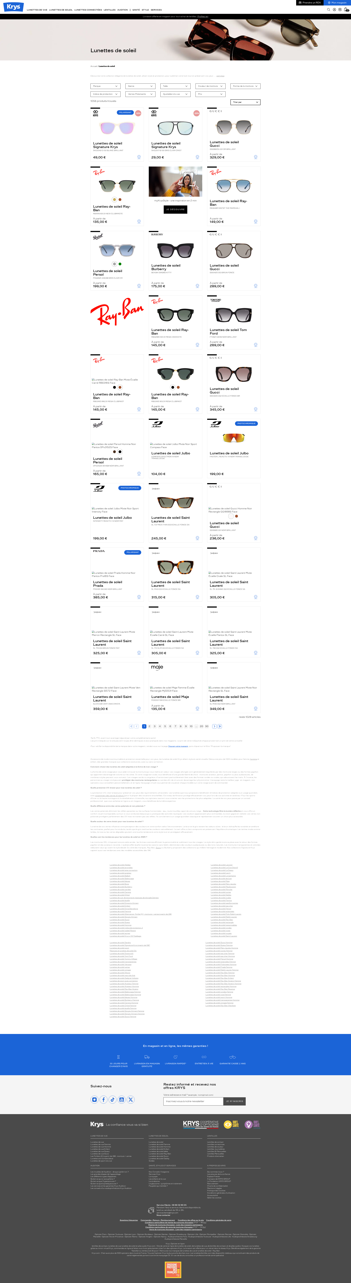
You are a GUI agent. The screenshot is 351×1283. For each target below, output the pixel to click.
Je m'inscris (234, 1101)
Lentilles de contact (215, 1142)
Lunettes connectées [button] (88, 10)
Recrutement (212, 1184)
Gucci (158, 848)
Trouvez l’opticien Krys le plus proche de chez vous (168, 1253)
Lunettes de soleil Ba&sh (120, 876)
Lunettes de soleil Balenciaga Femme (125, 992)
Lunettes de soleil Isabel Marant (123, 931)
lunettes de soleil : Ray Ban (209, 1251)
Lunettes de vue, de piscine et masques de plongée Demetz (134, 898)
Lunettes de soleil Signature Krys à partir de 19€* (130, 945)
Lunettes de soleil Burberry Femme (124, 1000)
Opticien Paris (101, 1234)
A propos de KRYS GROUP (218, 1179)
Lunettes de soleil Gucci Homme (219, 943)
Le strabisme (154, 1181)
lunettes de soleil (128, 1246)
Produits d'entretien (215, 1156)
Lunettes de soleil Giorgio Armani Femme (127, 1011)
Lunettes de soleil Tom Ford (228, 333)
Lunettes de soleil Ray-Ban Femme (220, 973)
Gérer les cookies (214, 1198)
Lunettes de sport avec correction (124, 981)
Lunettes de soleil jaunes (120, 933)
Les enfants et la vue (157, 1179)
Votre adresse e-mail (188, 1095)
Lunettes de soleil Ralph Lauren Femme (222, 970)
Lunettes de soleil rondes (221, 928)
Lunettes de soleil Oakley (221, 895)
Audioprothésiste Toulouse (199, 1237)
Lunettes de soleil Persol (108, 274)
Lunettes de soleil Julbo (170, 455)
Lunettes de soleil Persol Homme (219, 959)
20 (201, 726)
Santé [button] (136, 10)
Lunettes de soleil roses (220, 931)
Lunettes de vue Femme (100, 1144)
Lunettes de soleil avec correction (124, 870)
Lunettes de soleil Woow (120, 973)
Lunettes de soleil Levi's (220, 873)
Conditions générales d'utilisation (221, 1193)
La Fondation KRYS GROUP (219, 1181)
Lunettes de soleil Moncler (221, 889)
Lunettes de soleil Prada (107, 585)
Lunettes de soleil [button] (61, 10)
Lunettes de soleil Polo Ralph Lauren (226, 914)
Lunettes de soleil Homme (120, 925)
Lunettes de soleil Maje (170, 698)
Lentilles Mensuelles (215, 1154)
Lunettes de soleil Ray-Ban (112, 209)
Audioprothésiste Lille (221, 1237)
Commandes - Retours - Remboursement (158, 1220)
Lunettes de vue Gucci (99, 1154)
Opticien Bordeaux (145, 1234)
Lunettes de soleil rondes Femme (219, 992)
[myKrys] (334, 9)
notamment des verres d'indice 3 (110, 796)
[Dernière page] (219, 726)
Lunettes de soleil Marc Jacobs (223, 884)
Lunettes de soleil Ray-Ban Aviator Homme (223, 984)
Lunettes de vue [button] (37, 10)
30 (206, 726)
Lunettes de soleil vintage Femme (219, 1003)
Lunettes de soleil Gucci (224, 145)
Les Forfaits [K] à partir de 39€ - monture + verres (110, 1156)
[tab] (114, 199)
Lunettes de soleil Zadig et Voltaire (124, 978)
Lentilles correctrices (216, 1144)
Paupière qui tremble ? (158, 1186)
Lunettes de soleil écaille (120, 900)
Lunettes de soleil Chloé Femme (123, 1006)
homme (253, 759)
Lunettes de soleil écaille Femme (123, 1008)
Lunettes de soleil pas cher (222, 906)
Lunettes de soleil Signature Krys (108, 146)
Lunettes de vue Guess (100, 1151)
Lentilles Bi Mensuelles (216, 1151)
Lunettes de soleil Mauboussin (223, 887)
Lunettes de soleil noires (221, 892)
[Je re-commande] (340, 9)
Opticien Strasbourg (177, 1234)
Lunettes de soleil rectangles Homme (221, 986)
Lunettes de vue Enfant (100, 1149)
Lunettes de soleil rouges (221, 933)
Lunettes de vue (97, 1142)
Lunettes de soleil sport (119, 948)
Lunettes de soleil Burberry (165, 268)
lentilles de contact (99, 1246)
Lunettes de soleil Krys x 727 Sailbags (125, 936)
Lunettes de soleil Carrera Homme (124, 1003)
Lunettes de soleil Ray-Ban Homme (220, 975)
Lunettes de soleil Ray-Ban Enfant (220, 978)
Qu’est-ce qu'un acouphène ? (102, 1179)
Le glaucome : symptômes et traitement (165, 1184)
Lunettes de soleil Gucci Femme (123, 1017)
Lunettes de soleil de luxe (221, 879)
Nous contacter (163, 1215)
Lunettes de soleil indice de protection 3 (126, 928)
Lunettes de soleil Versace (120, 964)
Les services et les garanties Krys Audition (108, 1186)
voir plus (220, 76)
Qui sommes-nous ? (215, 1172)
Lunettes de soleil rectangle (222, 922)
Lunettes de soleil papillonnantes (224, 903)
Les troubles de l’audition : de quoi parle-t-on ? (109, 1172)
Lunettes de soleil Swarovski (121, 953)
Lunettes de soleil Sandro (120, 943)
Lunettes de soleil (156, 1142)
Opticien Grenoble (240, 1234)
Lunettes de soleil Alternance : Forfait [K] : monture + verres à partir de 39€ (141, 914)
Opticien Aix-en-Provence (112, 1237)
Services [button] (156, 10)
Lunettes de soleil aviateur (120, 873)
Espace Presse (213, 1176)
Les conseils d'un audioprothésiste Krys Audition (111, 1188)
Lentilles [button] (109, 10)
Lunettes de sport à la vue (101, 1161)
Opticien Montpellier (207, 1234)
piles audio (142, 1246)
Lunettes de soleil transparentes (123, 962)
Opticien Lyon (130, 1234)
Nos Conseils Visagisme (159, 1172)
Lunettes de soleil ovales (221, 898)
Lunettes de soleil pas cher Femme (220, 953)
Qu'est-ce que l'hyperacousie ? (103, 1181)
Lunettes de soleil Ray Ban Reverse (220, 989)
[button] (345, 9)
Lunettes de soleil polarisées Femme (221, 962)
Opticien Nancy (160, 1237)
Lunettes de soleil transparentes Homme (222, 1000)
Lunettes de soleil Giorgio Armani (123, 917)
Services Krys (154, 1174)
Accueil (93, 66)
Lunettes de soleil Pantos (221, 900)
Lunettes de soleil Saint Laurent (170, 521)
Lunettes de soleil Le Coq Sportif (224, 868)
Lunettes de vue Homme (100, 1147)
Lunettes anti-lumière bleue (101, 1159)
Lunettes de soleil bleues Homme (123, 997)
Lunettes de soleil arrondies (121, 868)
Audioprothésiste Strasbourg (244, 1237)
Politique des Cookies (216, 1191)
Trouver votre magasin (178, 746)
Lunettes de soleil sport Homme (219, 997)
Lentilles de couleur (215, 1147)
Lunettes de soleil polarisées (222, 911)
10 (191, 726)
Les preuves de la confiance (218, 1174)
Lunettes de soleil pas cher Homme (220, 956)
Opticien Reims (131, 1237)
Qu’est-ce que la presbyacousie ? (104, 1184)
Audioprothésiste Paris (177, 1237)
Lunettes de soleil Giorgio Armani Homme (127, 1014)
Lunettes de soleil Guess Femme (219, 945)
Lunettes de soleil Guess (120, 922)
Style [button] (145, 10)
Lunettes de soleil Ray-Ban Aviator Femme (223, 981)
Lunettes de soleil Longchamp (223, 876)
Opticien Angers (145, 1237)
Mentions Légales (214, 1188)
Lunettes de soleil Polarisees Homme (221, 964)
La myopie (153, 1176)
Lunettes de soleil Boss (119, 884)
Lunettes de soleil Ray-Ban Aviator (124, 989)
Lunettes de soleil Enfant (120, 906)
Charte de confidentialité (217, 1186)
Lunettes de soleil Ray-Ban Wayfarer (221, 1006)
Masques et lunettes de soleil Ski (123, 951)
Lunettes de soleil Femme (120, 911)
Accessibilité (212, 1195)
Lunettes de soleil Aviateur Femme (124, 984)
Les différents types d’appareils (103, 1176)
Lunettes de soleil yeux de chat (122, 975)
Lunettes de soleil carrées (120, 889)
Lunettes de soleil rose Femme (218, 995)
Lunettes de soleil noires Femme (219, 951)
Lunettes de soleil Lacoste (221, 865)
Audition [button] (122, 10)
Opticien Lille (192, 1234)
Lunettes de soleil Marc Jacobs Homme (222, 948)
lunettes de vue (114, 1246)
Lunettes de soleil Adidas (120, 865)
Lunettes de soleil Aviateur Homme (124, 986)
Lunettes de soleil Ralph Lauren (224, 917)
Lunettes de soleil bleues (120, 881)
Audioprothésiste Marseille (176, 1239)
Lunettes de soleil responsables (224, 925)
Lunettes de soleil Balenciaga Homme (125, 995)
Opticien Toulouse (115, 1234)
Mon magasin (339, 2)
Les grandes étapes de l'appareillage (105, 1174)
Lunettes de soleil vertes (120, 967)
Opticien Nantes (161, 1234)
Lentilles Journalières (216, 1149)
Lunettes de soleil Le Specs (222, 870)
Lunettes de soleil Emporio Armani (124, 903)
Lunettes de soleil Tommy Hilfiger (123, 959)
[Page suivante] (214, 726)
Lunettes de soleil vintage (120, 970)
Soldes (152, 1161)
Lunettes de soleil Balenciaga (122, 879)
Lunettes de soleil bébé (158, 1151)
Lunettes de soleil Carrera (120, 892)
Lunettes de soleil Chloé (120, 895)
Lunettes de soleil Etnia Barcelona (124, 909)
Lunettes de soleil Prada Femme (219, 967)
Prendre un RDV (312, 2)
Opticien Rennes (224, 1234)
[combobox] (105, 86)
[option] (105, 86)
